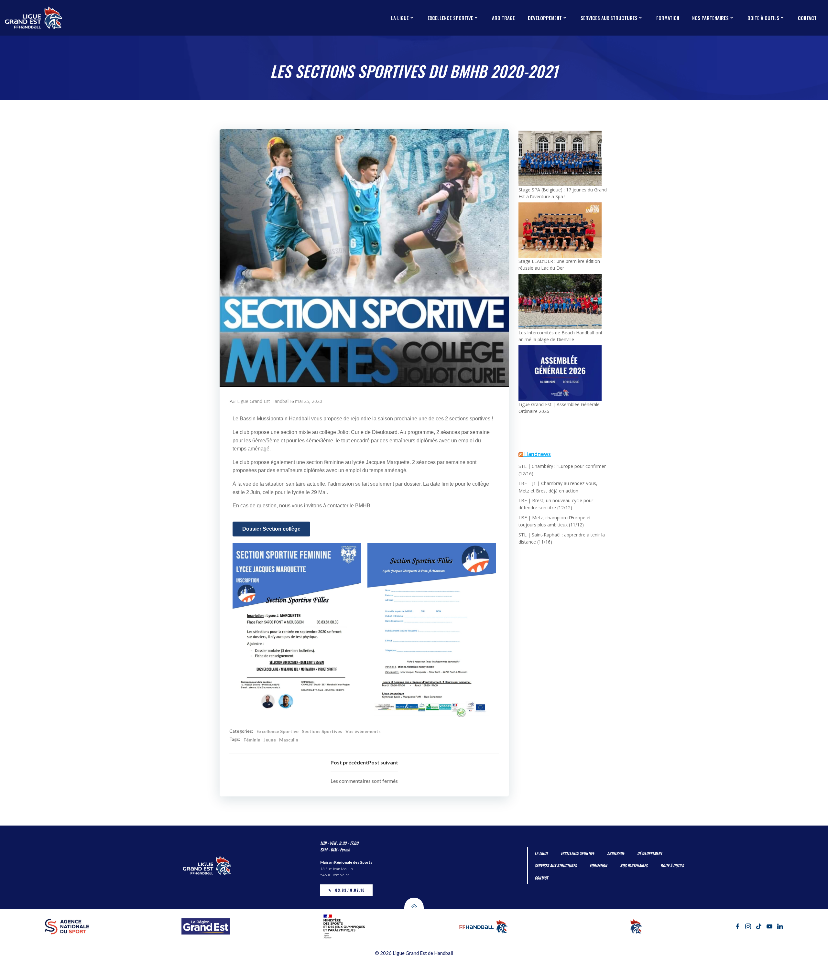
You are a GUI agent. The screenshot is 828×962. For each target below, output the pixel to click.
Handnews (537, 454)
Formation (667, 17)
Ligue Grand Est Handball (263, 401)
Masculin (288, 739)
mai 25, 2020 (308, 401)
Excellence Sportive (277, 731)
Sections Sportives (322, 731)
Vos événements (363, 731)
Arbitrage (503, 17)
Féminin (252, 739)
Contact (807, 17)
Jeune (270, 739)
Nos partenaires (710, 17)
